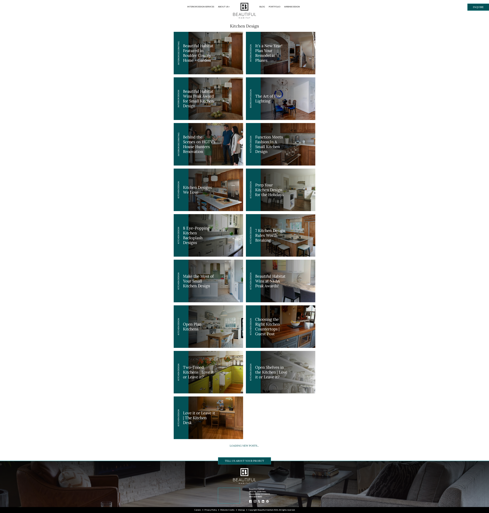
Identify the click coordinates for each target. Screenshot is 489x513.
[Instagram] (255, 501)
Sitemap (241, 510)
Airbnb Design (292, 6)
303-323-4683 (255, 496)
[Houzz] (259, 501)
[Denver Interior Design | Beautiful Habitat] (244, 475)
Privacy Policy (210, 510)
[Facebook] (250, 501)
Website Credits (227, 510)
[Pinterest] (267, 501)
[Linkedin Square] (263, 501)
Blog (262, 6)
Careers (197, 510)
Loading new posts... (244, 445)
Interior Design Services (200, 6)
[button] (224, 6)
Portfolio (274, 6)
